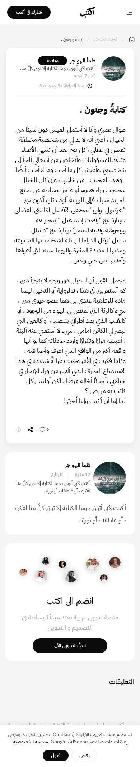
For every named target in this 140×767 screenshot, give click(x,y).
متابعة (53, 60)
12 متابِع (82, 474)
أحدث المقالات (105, 39)
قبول (56, 755)
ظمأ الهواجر (82, 60)
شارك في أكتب (29, 12)
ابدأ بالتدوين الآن (70, 645)
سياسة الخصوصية (30, 741)
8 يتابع (57, 474)
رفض (84, 755)
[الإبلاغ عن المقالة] (18, 429)
